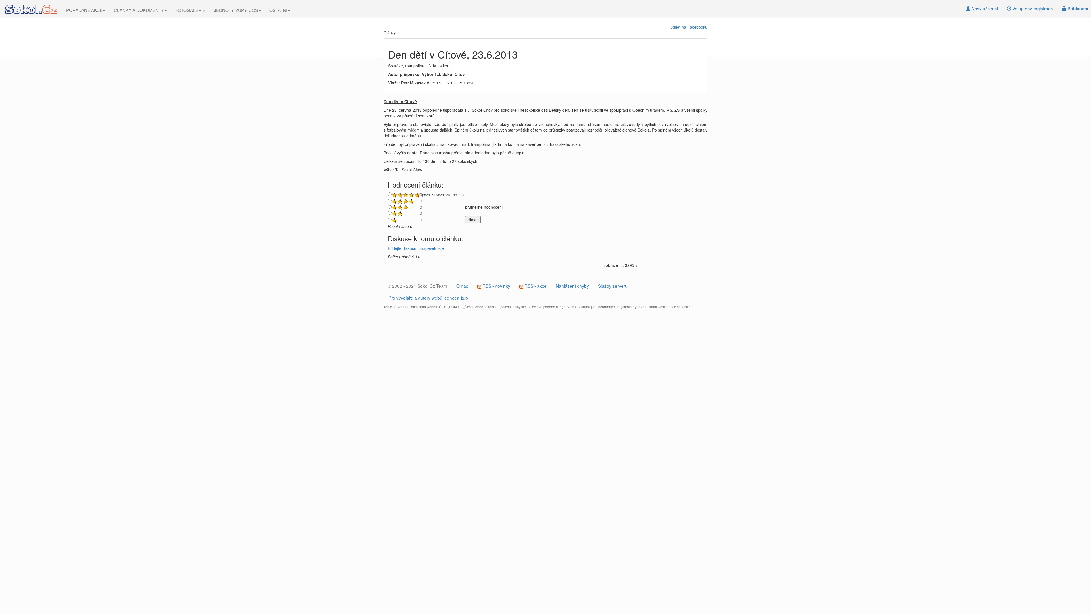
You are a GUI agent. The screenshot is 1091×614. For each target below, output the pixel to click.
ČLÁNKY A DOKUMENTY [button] (139, 10)
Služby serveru (613, 286)
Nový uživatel (984, 8)
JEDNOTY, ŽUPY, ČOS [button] (236, 10)
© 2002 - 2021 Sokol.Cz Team (417, 286)
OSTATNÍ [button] (278, 10)
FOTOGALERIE (190, 10)
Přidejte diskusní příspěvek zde (416, 248)
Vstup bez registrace (1032, 8)
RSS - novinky (495, 286)
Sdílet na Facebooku (688, 27)
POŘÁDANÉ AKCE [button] (84, 10)
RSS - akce (535, 286)
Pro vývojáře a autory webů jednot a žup (428, 297)
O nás (462, 286)
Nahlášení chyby (572, 286)
